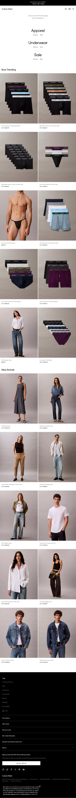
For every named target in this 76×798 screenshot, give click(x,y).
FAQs (3, 686)
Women (35, 3)
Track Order (5, 694)
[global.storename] (7, 9)
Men (38, 3)
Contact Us (5, 690)
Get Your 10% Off (21, 763)
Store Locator (6, 730)
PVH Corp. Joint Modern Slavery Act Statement (14, 779)
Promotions (6, 718)
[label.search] (66, 9)
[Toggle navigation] (73, 9)
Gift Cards (5, 724)
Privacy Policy (33, 779)
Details (42, 3)
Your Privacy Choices (9, 794)
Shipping (4, 702)
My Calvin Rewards (8, 736)
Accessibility (6, 706)
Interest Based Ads (45, 779)
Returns (4, 698)
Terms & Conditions (16, 781)
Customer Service (7, 682)
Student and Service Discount (12, 742)
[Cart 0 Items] (69, 9)
